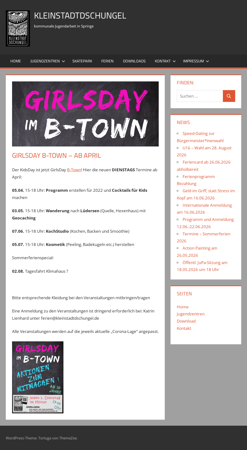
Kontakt (163, 61)
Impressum (193, 61)
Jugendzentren (45, 61)
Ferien (107, 61)
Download (186, 321)
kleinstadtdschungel (80, 15)
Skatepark (82, 61)
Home (15, 61)
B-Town (74, 169)
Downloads (134, 61)
